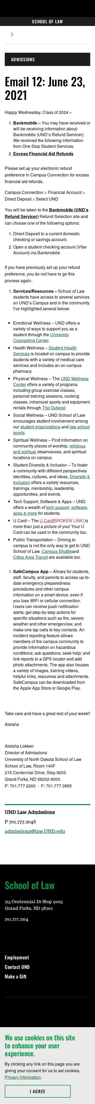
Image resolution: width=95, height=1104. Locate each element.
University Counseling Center (41, 337)
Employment (17, 957)
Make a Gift (16, 976)
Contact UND (17, 966)
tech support (57, 507)
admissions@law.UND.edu (35, 831)
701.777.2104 (16, 919)
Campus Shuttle (57, 551)
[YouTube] (8, 935)
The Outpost (53, 408)
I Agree (50, 1091)
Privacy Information (23, 1077)
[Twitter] (46, 935)
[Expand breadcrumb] (12, 35)
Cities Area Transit (30, 557)
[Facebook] (33, 935)
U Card (46, 520)
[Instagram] (21, 935)
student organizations (40, 427)
